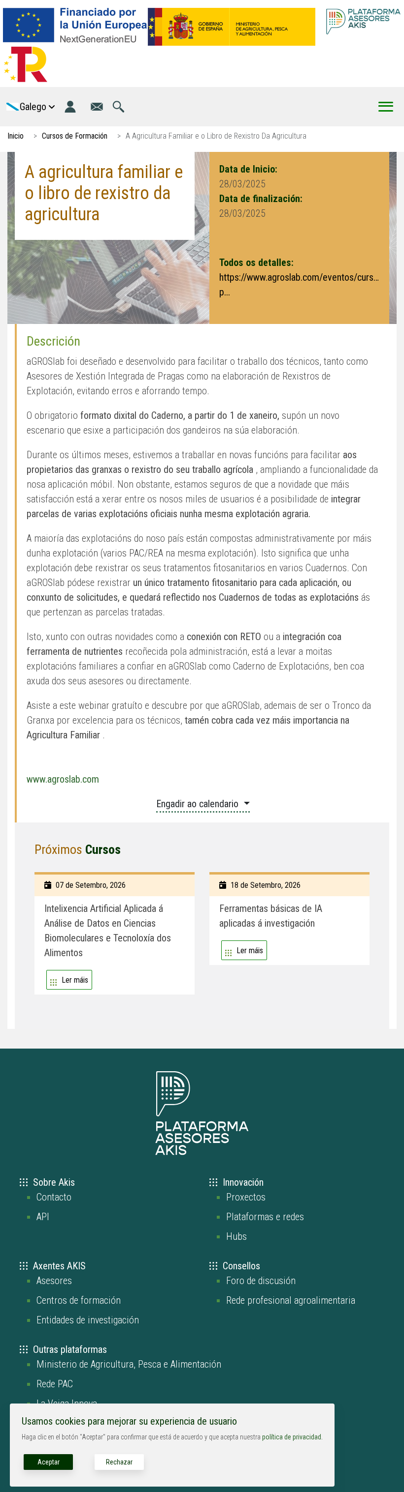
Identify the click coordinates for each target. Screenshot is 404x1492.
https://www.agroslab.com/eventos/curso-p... (299, 284)
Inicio (15, 136)
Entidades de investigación (87, 1320)
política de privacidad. (292, 1437)
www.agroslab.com (63, 779)
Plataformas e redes (265, 1217)
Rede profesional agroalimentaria (290, 1300)
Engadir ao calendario (198, 804)
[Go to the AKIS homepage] (363, 21)
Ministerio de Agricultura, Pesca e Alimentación (128, 1364)
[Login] (70, 106)
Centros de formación (78, 1300)
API (42, 1217)
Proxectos (246, 1197)
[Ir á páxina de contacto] (97, 106)
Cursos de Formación (74, 136)
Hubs (236, 1236)
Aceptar (48, 1462)
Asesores (54, 1281)
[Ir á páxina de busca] (118, 106)
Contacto (53, 1197)
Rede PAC (54, 1384)
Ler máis (75, 980)
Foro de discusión (261, 1281)
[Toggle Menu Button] (385, 107)
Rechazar (119, 1462)
